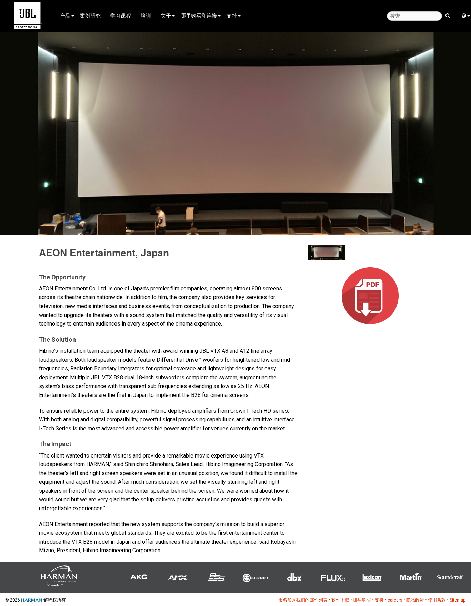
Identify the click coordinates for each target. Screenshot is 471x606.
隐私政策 (415, 600)
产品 (65, 15)
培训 (146, 15)
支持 (232, 15)
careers (395, 600)
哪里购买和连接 (199, 15)
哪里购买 (362, 600)
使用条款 (437, 600)
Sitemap (458, 600)
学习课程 (120, 15)
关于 (166, 15)
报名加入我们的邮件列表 (303, 600)
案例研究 (90, 15)
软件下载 (340, 600)
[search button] (447, 15)
